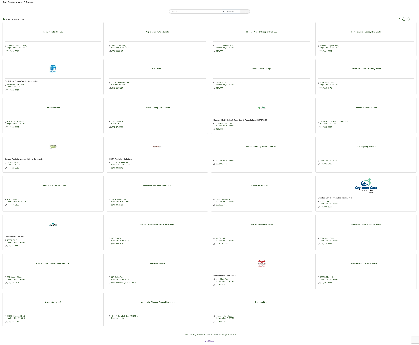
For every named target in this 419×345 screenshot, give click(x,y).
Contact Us (232, 335)
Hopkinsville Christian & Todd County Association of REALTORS (240, 120)
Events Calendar (203, 335)
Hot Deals (213, 335)
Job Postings (222, 335)
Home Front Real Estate (14, 237)
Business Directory (189, 335)
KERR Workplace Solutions (120, 159)
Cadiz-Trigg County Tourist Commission (21, 81)
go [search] (246, 11)
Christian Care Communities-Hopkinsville (335, 198)
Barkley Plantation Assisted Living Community (24, 159)
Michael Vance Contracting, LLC (226, 276)
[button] (4, 19)
